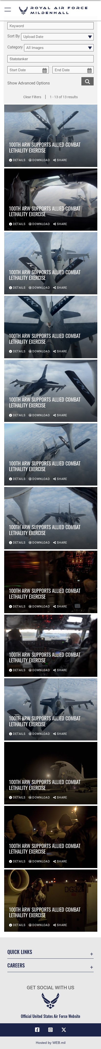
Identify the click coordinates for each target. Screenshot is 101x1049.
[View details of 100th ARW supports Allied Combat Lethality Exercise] (50, 136)
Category (15, 47)
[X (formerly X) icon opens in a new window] (63, 1030)
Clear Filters (32, 97)
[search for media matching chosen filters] (87, 81)
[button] (8, 10)
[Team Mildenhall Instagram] (50, 1030)
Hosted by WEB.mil (50, 1043)
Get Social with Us (50, 987)
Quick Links (19, 951)
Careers (16, 965)
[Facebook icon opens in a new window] (37, 1030)
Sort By (13, 36)
